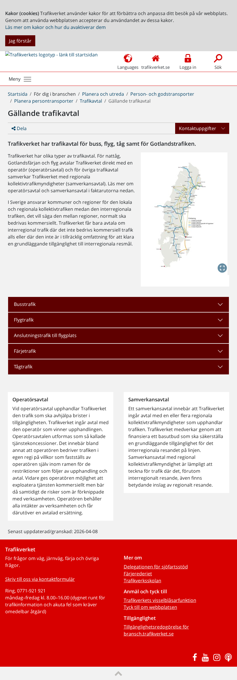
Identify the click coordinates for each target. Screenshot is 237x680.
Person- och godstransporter (162, 94)
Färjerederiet (138, 573)
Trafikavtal (91, 101)
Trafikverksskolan (142, 580)
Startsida (17, 94)
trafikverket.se (155, 67)
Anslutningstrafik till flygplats (45, 335)
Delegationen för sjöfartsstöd (156, 566)
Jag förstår (20, 41)
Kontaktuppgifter (197, 128)
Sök (218, 67)
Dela (21, 128)
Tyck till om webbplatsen (150, 607)
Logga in (187, 67)
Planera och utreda (103, 94)
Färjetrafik (25, 351)
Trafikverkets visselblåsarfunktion (160, 600)
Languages (127, 67)
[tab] (118, 304)
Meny (15, 79)
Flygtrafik (24, 320)
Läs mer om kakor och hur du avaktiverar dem (55, 27)
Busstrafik (25, 304)
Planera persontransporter (43, 101)
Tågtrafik (23, 366)
